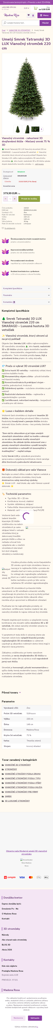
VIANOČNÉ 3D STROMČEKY (19, 30)
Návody (5, 935)
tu (37, 1027)
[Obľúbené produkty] (29, 15)
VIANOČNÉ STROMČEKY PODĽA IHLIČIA (23, 787)
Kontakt (5, 918)
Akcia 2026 (7, 950)
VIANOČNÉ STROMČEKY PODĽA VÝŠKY (23, 783)
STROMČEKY (11, 769)
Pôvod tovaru (10, 692)
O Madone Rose (9, 914)
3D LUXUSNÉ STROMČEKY (17, 801)
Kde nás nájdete (9, 966)
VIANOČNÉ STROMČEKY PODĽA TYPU (23, 778)
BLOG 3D (6, 945)
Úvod (3, 30)
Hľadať (45, 23)
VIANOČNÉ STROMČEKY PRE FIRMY (21, 792)
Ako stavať (7, 940)
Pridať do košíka (29, 198)
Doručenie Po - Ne (10, 909)
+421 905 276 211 (9, 7)
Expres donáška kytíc (11, 904)
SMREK (8, 796)
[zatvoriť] (49, 2)
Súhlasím (35, 1018)
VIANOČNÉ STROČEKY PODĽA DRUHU (23, 774)
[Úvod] (12, 15)
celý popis (39, 164)
